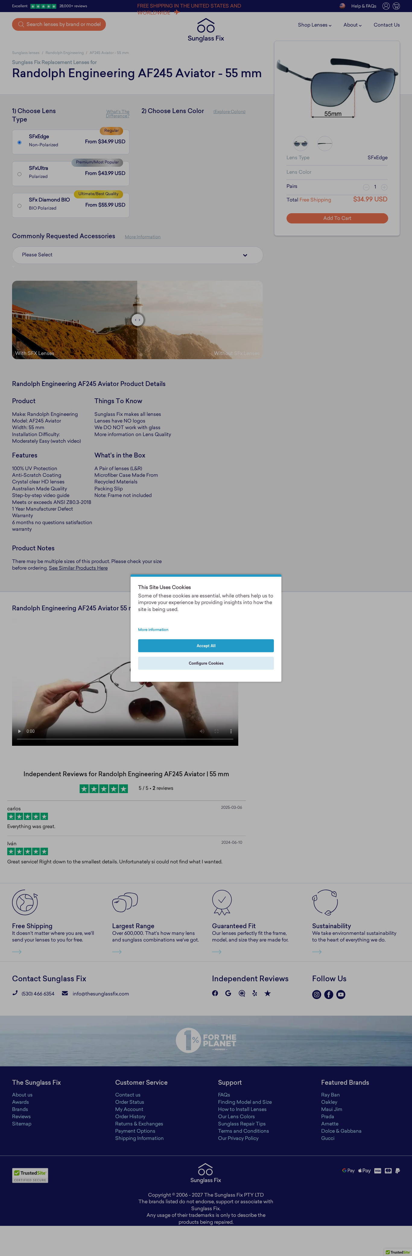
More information (153, 630)
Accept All (206, 646)
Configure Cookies (206, 663)
